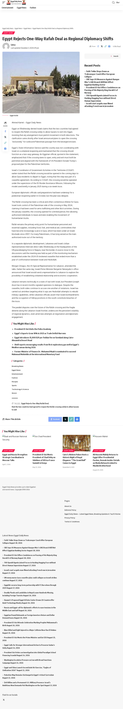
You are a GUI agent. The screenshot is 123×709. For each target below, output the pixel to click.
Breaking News (17, 366)
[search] (113, 2)
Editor (13, 45)
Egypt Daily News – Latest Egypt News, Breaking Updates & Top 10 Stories (92, 514)
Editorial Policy (70, 510)
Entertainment (17, 374)
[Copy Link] (105, 46)
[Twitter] (3, 700)
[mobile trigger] (4, 2)
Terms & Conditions (72, 522)
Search (116, 56)
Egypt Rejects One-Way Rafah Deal (35, 403)
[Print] (109, 46)
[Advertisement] (60, 17)
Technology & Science (20, 389)
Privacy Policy (70, 518)
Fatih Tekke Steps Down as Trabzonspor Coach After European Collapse (99, 74)
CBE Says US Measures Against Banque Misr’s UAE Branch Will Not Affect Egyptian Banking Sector (101, 82)
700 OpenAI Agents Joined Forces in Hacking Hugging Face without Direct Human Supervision (100, 98)
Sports (14, 385)
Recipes (15, 382)
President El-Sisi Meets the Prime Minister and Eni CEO (25, 637)
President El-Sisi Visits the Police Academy (32, 329)
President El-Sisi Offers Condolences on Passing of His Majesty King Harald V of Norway (102, 90)
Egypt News (8, 33)
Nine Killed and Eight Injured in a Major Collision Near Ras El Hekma (30, 630)
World (14, 393)
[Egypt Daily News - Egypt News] (16, 2)
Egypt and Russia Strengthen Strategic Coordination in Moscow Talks (14, 457)
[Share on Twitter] (101, 46)
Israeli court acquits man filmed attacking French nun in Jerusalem (29, 570)
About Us (68, 506)
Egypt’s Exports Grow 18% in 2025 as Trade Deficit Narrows (40, 333)
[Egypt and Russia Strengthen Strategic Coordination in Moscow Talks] (16, 443)
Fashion (15, 378)
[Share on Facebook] (98, 46)
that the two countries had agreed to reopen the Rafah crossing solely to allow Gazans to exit (45, 408)
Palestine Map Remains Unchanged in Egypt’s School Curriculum (29, 675)
